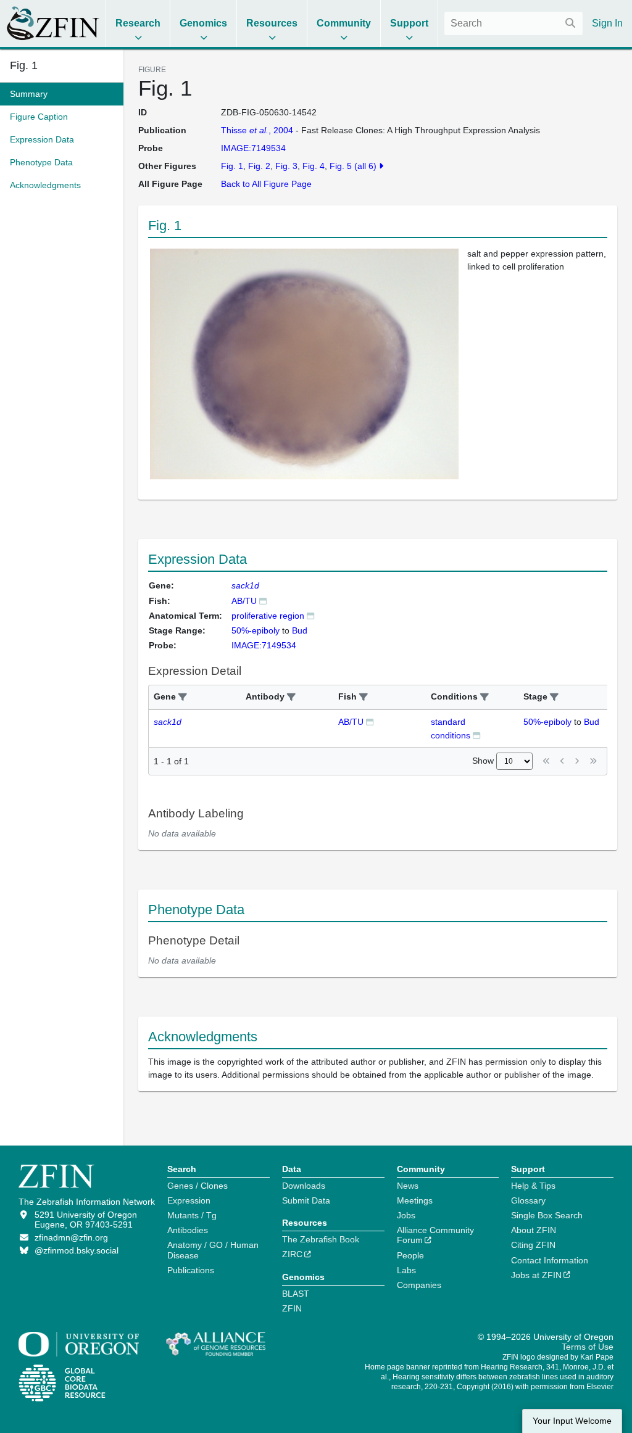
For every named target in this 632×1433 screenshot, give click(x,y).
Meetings (415, 1200)
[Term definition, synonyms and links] (310, 615)
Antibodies (187, 1230)
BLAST (295, 1294)
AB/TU (244, 601)
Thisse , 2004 (257, 130)
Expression (188, 1200)
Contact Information (549, 1260)
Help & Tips (533, 1186)
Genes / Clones (197, 1186)
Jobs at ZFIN (536, 1275)
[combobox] (513, 23)
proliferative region (267, 616)
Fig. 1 (24, 65)
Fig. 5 (341, 166)
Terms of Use (587, 1347)
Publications (190, 1270)
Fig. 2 (259, 166)
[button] (182, 697)
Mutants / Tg (192, 1215)
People (410, 1255)
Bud (591, 722)
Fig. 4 (313, 166)
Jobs (406, 1215)
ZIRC (292, 1254)
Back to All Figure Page (266, 184)
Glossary (528, 1200)
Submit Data (306, 1200)
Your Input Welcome (572, 1421)
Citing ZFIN (533, 1245)
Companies (419, 1285)
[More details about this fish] (263, 600)
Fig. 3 (286, 166)
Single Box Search (547, 1215)
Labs (406, 1270)
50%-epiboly (547, 722)
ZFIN (292, 1308)
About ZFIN (533, 1230)
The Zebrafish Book (320, 1239)
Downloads (303, 1186)
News (407, 1186)
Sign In (607, 23)
